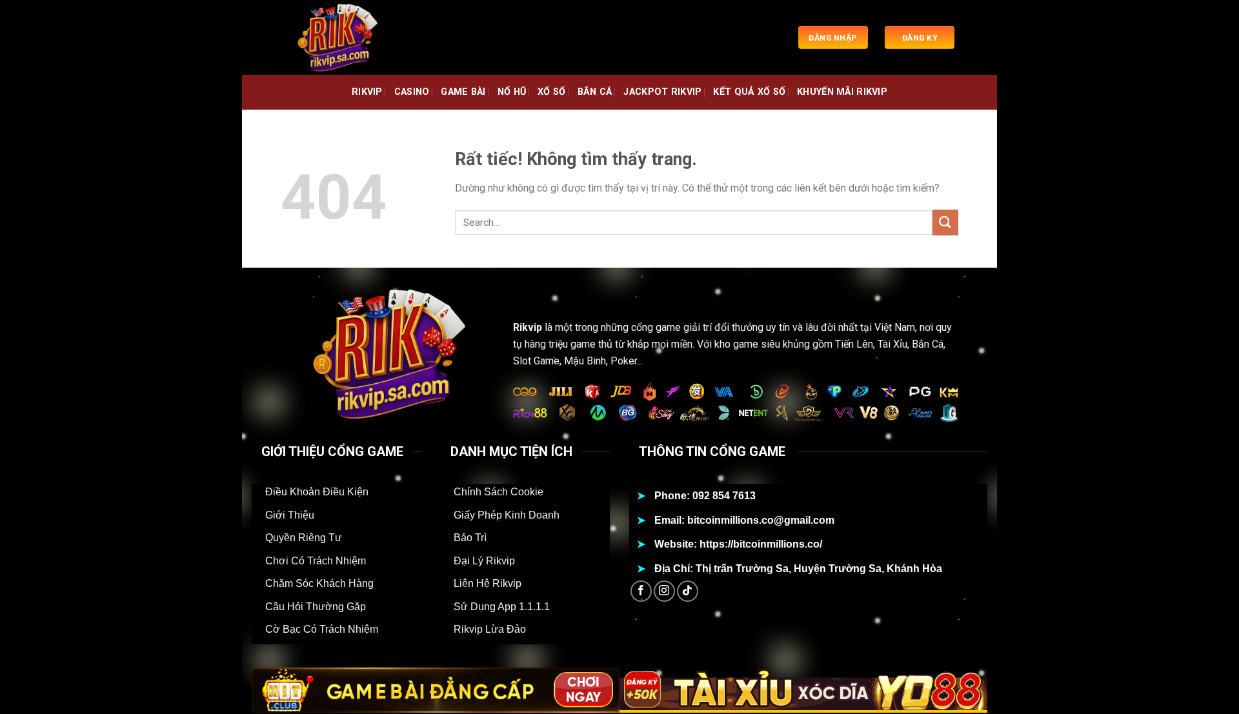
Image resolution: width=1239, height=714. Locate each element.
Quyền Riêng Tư (303, 537)
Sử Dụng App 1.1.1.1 (502, 606)
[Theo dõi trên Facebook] (641, 591)
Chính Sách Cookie (498, 491)
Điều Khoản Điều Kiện (316, 491)
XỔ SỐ (551, 91)
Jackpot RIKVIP (662, 91)
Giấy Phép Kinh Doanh (506, 515)
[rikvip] (345, 37)
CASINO (412, 91)
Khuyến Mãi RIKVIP (842, 91)
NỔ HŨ (512, 91)
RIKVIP (367, 91)
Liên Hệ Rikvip (487, 583)
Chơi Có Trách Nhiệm (315, 560)
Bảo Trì (470, 537)
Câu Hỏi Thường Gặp (315, 606)
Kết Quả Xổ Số (749, 91)
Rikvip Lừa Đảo (490, 629)
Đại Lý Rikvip (484, 560)
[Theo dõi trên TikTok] (687, 591)
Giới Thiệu (289, 515)
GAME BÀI (463, 91)
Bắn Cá (595, 91)
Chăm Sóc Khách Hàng (319, 583)
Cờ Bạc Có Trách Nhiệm (321, 629)
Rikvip (527, 327)
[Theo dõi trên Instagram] (664, 591)
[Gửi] (945, 222)
